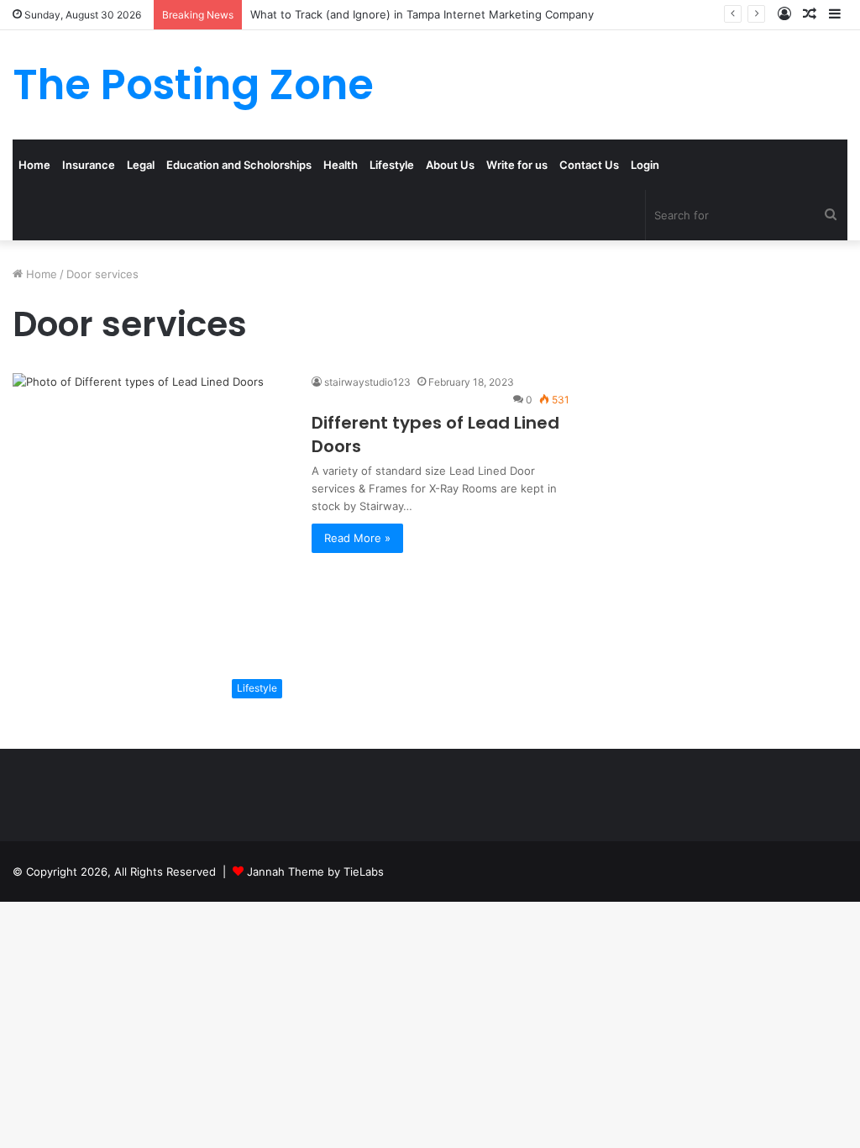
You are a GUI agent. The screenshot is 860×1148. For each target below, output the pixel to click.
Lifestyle (392, 164)
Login (645, 164)
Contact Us (589, 164)
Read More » (357, 538)
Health (340, 164)
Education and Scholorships (239, 164)
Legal (141, 164)
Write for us (517, 164)
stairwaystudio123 (367, 382)
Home (34, 164)
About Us (450, 164)
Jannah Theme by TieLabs (315, 871)
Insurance (88, 164)
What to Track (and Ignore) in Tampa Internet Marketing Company (422, 14)
